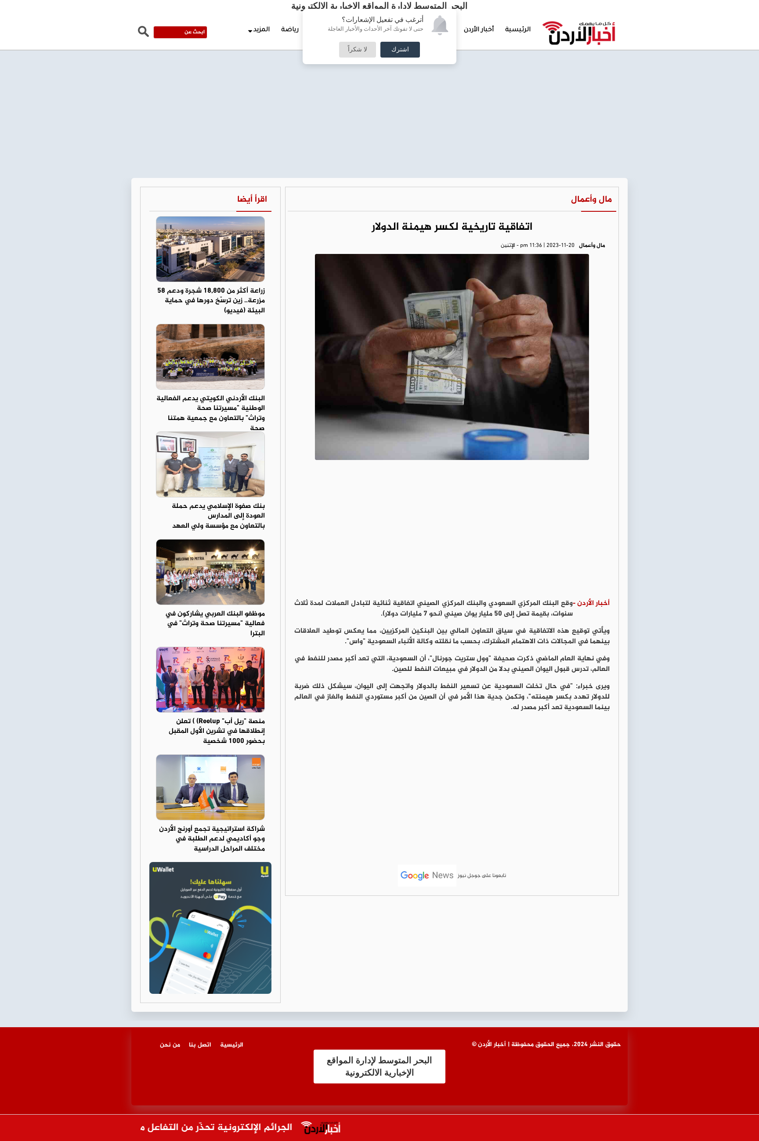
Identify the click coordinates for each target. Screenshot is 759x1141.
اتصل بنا (200, 1045)
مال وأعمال (591, 199)
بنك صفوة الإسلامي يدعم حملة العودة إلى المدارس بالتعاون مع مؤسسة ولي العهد (218, 516)
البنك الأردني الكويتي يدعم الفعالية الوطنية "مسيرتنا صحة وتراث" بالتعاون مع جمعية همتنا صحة (210, 414)
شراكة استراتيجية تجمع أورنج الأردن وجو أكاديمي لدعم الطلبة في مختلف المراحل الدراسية (212, 839)
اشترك (400, 50)
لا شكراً (357, 50)
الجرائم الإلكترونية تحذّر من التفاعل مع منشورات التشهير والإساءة (174, 1128)
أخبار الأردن (479, 30)
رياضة (290, 30)
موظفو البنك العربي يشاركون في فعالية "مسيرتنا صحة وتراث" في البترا (215, 624)
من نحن (170, 1045)
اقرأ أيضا (252, 199)
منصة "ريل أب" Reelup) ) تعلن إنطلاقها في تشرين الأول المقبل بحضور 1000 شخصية (217, 732)
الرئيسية (518, 30)
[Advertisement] (379, 65)
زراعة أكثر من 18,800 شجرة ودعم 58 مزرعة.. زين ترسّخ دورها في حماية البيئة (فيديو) (211, 301)
